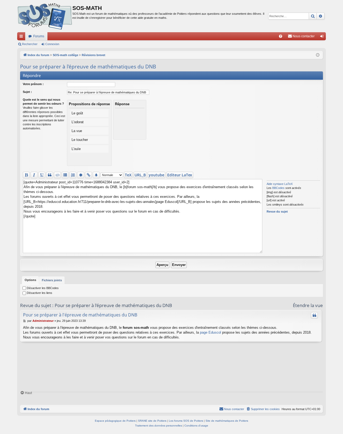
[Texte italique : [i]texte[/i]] (34, 175)
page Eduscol (210, 332)
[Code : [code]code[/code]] (57, 175)
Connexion (52, 44)
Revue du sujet (277, 211)
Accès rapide (22, 37)
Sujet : (27, 91)
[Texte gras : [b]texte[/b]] (26, 175)
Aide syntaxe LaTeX (280, 183)
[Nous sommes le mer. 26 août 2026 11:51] (317, 55)
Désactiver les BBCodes (42, 288)
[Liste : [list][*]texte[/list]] (65, 175)
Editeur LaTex (179, 174)
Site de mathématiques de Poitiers (227, 420)
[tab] (30, 280)
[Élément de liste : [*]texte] (80, 175)
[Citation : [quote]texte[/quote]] (49, 175)
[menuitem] (281, 36)
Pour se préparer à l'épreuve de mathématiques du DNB (88, 66)
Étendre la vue (308, 305)
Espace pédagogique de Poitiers (115, 420)
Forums (38, 36)
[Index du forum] (44, 16)
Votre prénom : (33, 84)
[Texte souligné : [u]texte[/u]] (41, 175)
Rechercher (30, 44)
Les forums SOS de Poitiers (186, 420)
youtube (156, 174)
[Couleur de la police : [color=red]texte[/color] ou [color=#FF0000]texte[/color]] (96, 175)
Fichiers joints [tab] (52, 280)
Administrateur (43, 320)
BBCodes (278, 187)
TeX (128, 174)
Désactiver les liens (39, 292)
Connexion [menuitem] (323, 37)
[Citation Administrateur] (314, 315)
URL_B (140, 174)
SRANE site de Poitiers (152, 420)
